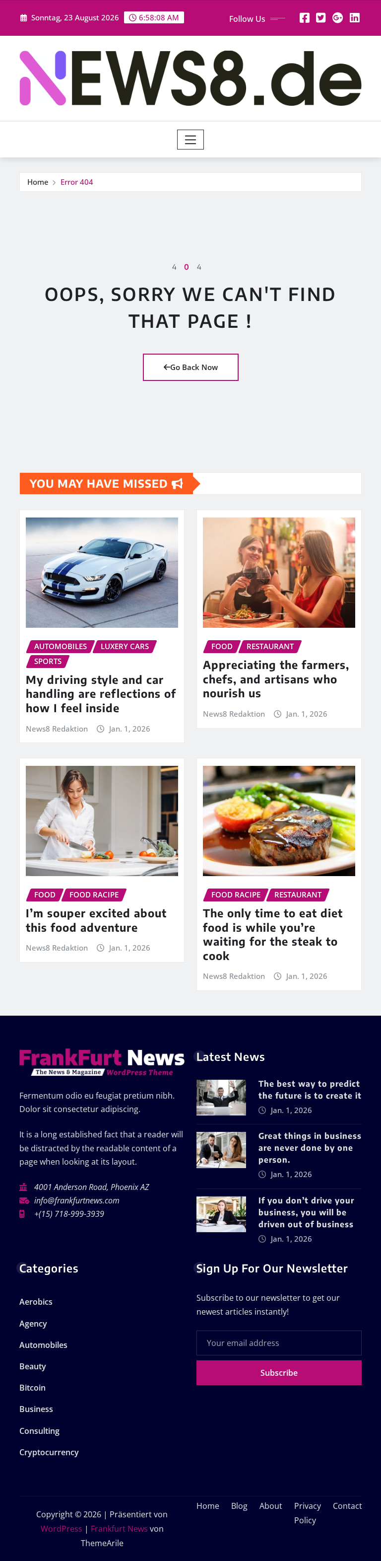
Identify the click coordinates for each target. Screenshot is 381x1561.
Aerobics (36, 1301)
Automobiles (43, 1344)
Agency (33, 1323)
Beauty (32, 1366)
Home (38, 182)
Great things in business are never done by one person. (310, 1148)
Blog (239, 1505)
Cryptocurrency (49, 1452)
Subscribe (279, 1372)
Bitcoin (32, 1387)
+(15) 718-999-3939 (69, 1213)
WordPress (61, 1528)
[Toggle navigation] (190, 139)
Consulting (39, 1430)
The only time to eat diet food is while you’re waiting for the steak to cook (273, 934)
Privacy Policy (307, 1513)
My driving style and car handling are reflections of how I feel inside (101, 693)
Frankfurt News (119, 1528)
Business (36, 1409)
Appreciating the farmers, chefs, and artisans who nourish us (276, 679)
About (270, 1505)
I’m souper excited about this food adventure (96, 920)
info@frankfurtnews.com (77, 1200)
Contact (347, 1505)
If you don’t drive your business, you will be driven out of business (306, 1212)
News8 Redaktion (57, 729)
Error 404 (77, 182)
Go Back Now (194, 367)
